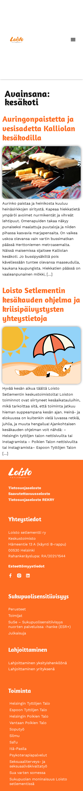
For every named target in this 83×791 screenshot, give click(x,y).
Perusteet (17, 609)
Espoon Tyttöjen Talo (28, 710)
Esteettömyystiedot (26, 566)
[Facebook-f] (10, 575)
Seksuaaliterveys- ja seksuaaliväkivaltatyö (28, 763)
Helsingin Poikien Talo (28, 716)
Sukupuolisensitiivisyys (38, 596)
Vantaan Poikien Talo (28, 723)
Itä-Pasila (18, 748)
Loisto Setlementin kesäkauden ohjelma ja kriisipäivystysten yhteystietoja (41, 304)
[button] (73, 39)
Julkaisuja (17, 633)
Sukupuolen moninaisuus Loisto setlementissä (38, 781)
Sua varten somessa (27, 772)
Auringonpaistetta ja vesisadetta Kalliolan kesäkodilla (38, 128)
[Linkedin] (28, 575)
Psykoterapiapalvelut (28, 755)
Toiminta (19, 690)
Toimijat (15, 615)
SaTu (13, 742)
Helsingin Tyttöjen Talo (29, 703)
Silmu (14, 735)
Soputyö (16, 729)
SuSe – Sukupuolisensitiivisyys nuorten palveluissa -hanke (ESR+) (39, 624)
